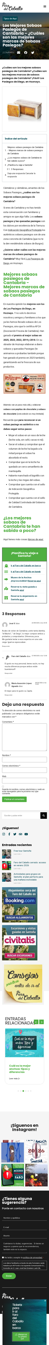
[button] (45, 1301)
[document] (24, 672)
